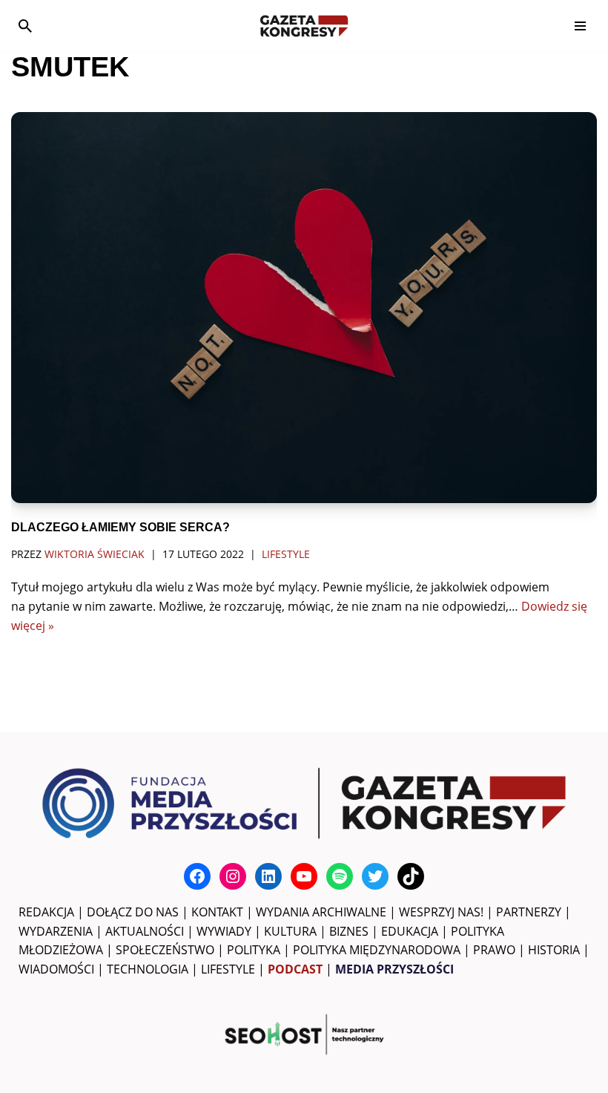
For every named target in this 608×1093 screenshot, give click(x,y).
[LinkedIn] (268, 876)
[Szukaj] (25, 26)
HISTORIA (554, 950)
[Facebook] (197, 876)
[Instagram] (232, 876)
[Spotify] (339, 876)
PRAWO (494, 950)
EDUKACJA (409, 931)
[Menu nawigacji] (580, 26)
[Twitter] (375, 876)
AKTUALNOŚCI (144, 931)
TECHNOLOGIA (147, 969)
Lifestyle (286, 554)
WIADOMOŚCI (56, 969)
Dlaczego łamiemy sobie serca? (120, 527)
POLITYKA (253, 950)
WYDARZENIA (56, 931)
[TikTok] (410, 876)
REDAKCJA (46, 912)
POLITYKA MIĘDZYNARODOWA (376, 950)
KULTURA (290, 931)
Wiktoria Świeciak (94, 554)
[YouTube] (304, 876)
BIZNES (349, 931)
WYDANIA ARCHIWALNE (321, 912)
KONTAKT (217, 912)
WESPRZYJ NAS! (441, 912)
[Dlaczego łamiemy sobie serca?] (304, 307)
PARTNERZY (528, 912)
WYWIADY (223, 931)
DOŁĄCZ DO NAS (133, 912)
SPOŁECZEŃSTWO (165, 950)
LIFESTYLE (228, 969)
